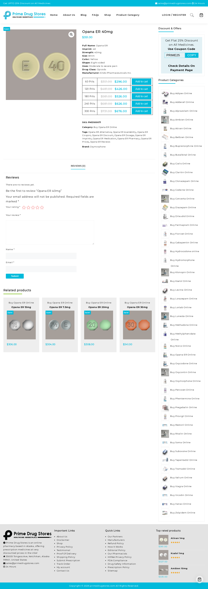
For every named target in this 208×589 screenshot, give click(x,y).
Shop (60, 543)
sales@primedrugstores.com (174, 3)
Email (10, 262)
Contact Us (63, 570)
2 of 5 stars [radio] (28, 207)
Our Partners (115, 536)
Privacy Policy (65, 546)
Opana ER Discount (102, 135)
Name (10, 249)
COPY (191, 55)
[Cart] (201, 15)
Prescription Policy (119, 567)
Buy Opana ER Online (105, 127)
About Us (62, 536)
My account (63, 567)
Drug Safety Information (122, 564)
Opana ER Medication (104, 138)
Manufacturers (116, 540)
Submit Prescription (68, 560)
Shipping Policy (66, 557)
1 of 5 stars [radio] (24, 207)
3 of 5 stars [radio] (33, 207)
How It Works (115, 546)
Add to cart (141, 81)
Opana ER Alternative (100, 132)
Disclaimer (63, 540)
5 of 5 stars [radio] (42, 207)
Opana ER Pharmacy (128, 138)
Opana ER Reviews (100, 142)
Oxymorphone (98, 146)
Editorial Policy (116, 550)
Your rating (13, 207)
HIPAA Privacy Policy (120, 557)
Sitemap (113, 570)
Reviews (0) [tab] (78, 165)
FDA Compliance (117, 560)
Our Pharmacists (117, 553)
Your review (13, 215)
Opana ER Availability (124, 132)
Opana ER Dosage (124, 135)
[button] (71, 34)
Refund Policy (116, 543)
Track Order (63, 564)
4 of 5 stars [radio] (37, 207)
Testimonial (63, 550)
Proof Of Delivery (66, 553)
